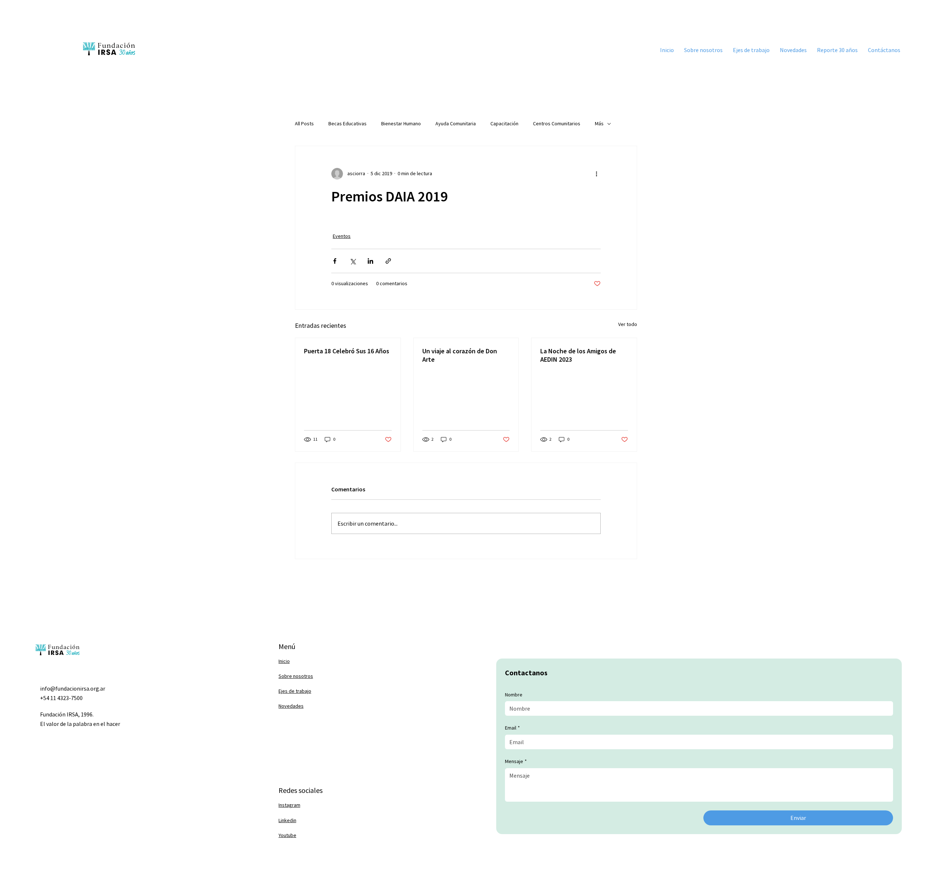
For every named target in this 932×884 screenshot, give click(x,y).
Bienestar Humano (401, 123)
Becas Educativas (347, 123)
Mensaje (516, 761)
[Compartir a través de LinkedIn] (370, 261)
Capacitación (504, 123)
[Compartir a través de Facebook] (334, 261)
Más (599, 123)
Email (512, 727)
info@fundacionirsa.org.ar (72, 688)
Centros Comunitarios (556, 123)
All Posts (304, 123)
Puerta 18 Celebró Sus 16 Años (346, 351)
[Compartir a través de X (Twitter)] (352, 261)
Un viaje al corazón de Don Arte (459, 355)
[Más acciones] (596, 173)
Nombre (513, 694)
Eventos (342, 236)
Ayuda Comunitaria (455, 123)
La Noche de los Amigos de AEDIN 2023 (578, 355)
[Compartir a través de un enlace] (388, 261)
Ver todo (627, 324)
